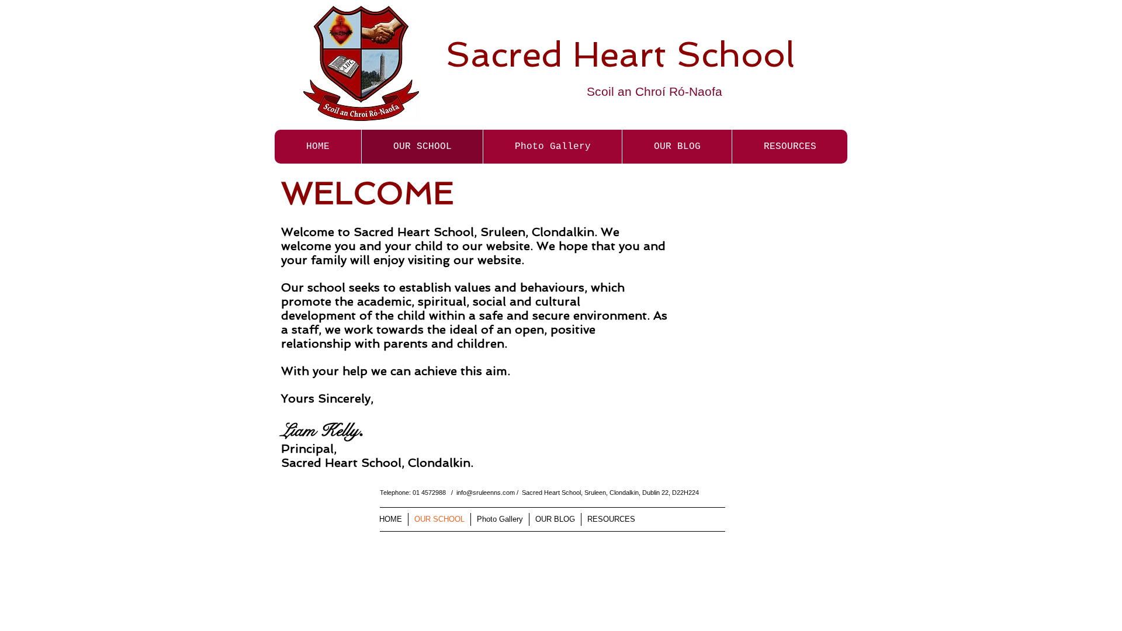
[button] (552, 147)
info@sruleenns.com (485, 492)
